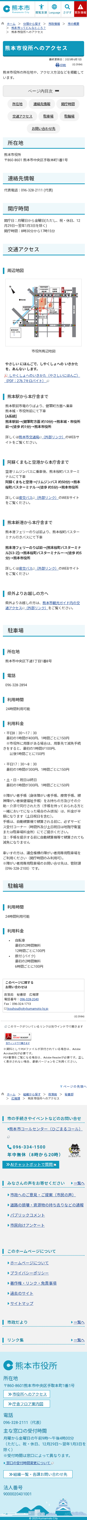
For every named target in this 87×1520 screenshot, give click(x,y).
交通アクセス (22, 116)
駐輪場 (69, 116)
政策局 (52, 1094)
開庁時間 (68, 104)
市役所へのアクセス (29, 1394)
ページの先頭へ (75, 1086)
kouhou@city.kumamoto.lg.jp (27, 1008)
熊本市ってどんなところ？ (28, 28)
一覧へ (79, 1183)
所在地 (17, 104)
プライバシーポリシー (29, 1273)
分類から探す (32, 24)
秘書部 (69, 1094)
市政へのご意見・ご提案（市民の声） (43, 1195)
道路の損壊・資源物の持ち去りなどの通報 (47, 1205)
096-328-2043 (29, 999)
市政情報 (54, 24)
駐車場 (48, 116)
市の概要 (73, 24)
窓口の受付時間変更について (28, 1463)
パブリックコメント (27, 1215)
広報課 (15, 1098)
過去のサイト (21, 1293)
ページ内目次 (40, 91)
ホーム (11, 24)
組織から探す (32, 1094)
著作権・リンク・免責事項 (33, 1283)
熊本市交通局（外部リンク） (42, 437)
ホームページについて (29, 1263)
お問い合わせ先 (43, 129)
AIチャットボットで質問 (32, 1164)
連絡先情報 (41, 104)
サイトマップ (21, 1303)
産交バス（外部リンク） (38, 498)
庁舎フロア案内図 (27, 1404)
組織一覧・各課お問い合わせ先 (40, 1474)
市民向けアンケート (27, 1225)
